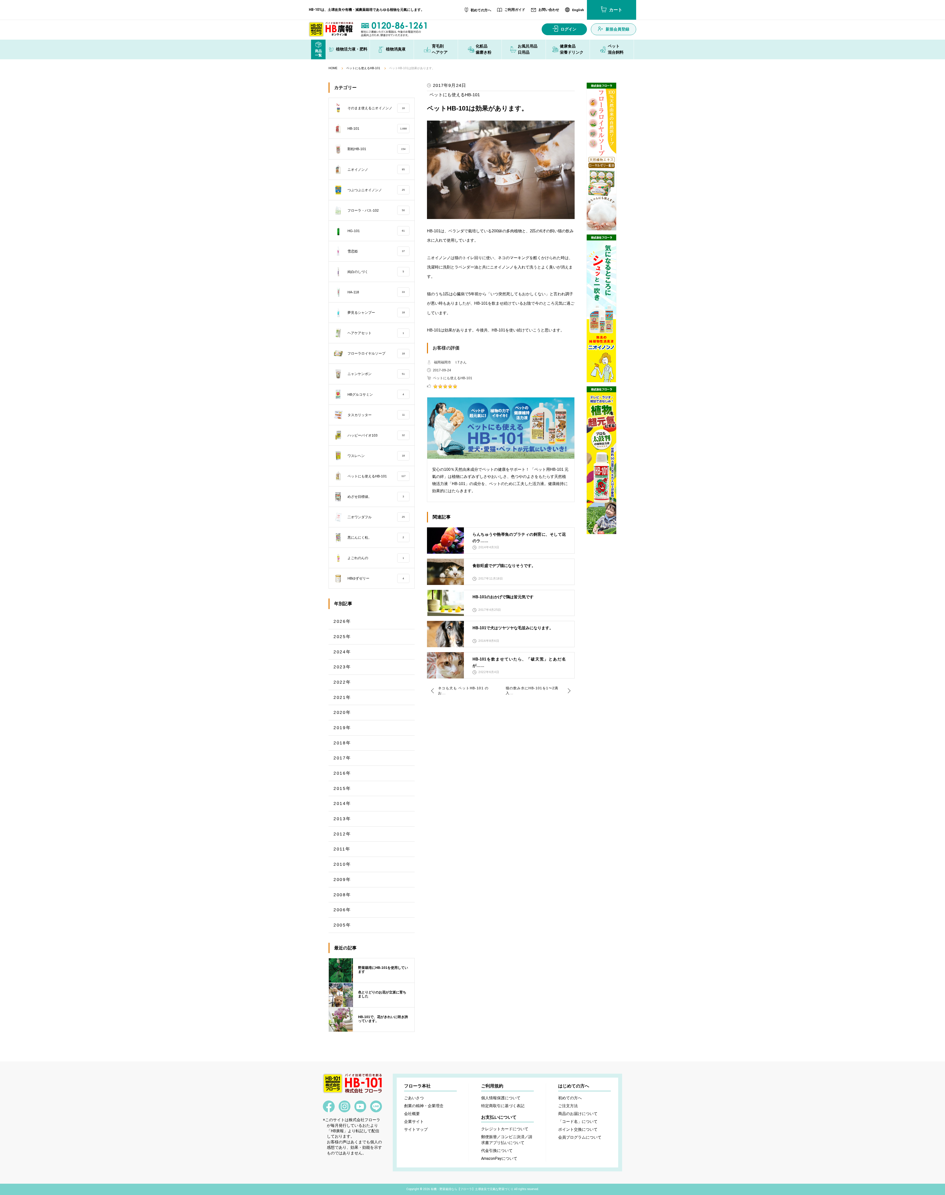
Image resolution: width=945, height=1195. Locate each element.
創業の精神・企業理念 (423, 1105)
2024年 (342, 651)
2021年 (342, 697)
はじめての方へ (573, 1086)
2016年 (342, 773)
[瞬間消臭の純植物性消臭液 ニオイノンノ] (601, 308)
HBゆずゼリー (375, 578)
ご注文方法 (568, 1105)
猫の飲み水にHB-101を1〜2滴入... (532, 690)
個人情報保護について (500, 1098)
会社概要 (412, 1113)
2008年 (342, 894)
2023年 (342, 666)
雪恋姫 (376, 251)
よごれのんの (375, 558)
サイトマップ (416, 1129)
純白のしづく (375, 272)
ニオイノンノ (376, 170)
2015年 (342, 788)
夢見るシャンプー (376, 312)
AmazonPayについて (499, 1158)
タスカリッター (376, 415)
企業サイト (414, 1121)
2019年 (342, 727)
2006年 (342, 909)
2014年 (342, 803)
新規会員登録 (617, 29)
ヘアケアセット (375, 333)
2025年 (342, 636)
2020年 (342, 712)
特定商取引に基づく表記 (502, 1105)
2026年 (342, 621)
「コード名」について (578, 1121)
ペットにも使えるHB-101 (363, 68)
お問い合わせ (548, 10)
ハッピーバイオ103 (376, 435)
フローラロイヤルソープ (376, 353)
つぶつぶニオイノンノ (376, 190)
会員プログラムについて (579, 1137)
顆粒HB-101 (376, 149)
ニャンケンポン (376, 374)
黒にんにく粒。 (375, 537)
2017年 (342, 757)
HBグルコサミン (375, 394)
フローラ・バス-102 (376, 210)
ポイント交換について (578, 1129)
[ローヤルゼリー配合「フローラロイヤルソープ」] (601, 156)
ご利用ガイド (514, 10)
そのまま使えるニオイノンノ (376, 108)
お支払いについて (499, 1117)
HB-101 (377, 128)
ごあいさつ (414, 1098)
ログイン (568, 29)
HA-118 (376, 292)
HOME (333, 68)
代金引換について (497, 1150)
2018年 (342, 742)
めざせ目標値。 (375, 497)
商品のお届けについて (578, 1113)
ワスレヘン (376, 456)
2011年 (342, 849)
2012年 (342, 834)
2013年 (342, 818)
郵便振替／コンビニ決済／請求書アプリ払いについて (506, 1139)
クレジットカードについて (504, 1129)
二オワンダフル (376, 517)
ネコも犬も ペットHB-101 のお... (463, 690)
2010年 (342, 864)
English (578, 10)
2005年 (342, 925)
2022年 (342, 682)
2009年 (342, 879)
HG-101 (376, 231)
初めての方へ (481, 10)
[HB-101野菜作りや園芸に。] (601, 460)
